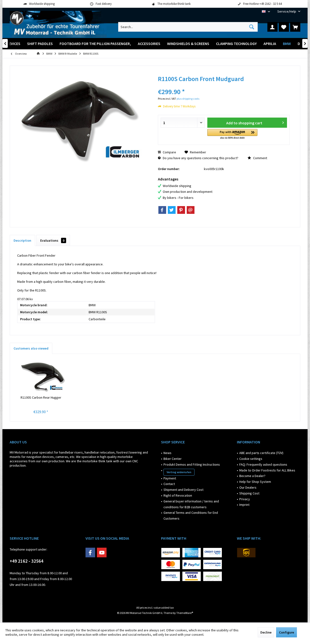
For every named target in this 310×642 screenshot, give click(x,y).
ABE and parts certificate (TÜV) (261, 453)
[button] (232, 134)
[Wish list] (284, 27)
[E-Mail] (190, 210)
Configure (286, 632)
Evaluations (52, 240)
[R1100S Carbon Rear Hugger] (41, 376)
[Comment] (224, 85)
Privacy (244, 499)
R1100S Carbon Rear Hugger (41, 397)
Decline (265, 632)
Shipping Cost (249, 493)
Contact (169, 484)
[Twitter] (172, 210)
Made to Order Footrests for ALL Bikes (267, 470)
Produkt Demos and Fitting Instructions (191, 464)
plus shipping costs (188, 98)
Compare (169, 152)
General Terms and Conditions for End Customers (190, 515)
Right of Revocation (177, 495)
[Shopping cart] (295, 27)
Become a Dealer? (252, 476)
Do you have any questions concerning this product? (200, 158)
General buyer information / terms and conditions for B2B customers (191, 504)
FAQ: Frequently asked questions (263, 464)
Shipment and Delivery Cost (183, 489)
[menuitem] (287, 11)
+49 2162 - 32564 (26, 561)
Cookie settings (250, 458)
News (167, 453)
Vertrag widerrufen (179, 472)
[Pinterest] (181, 210)
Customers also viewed (31, 348)
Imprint (244, 504)
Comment (259, 158)
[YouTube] (102, 552)
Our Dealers (247, 487)
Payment (169, 478)
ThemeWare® (184, 613)
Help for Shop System (255, 481)
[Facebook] (162, 210)
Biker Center (172, 458)
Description (22, 240)
